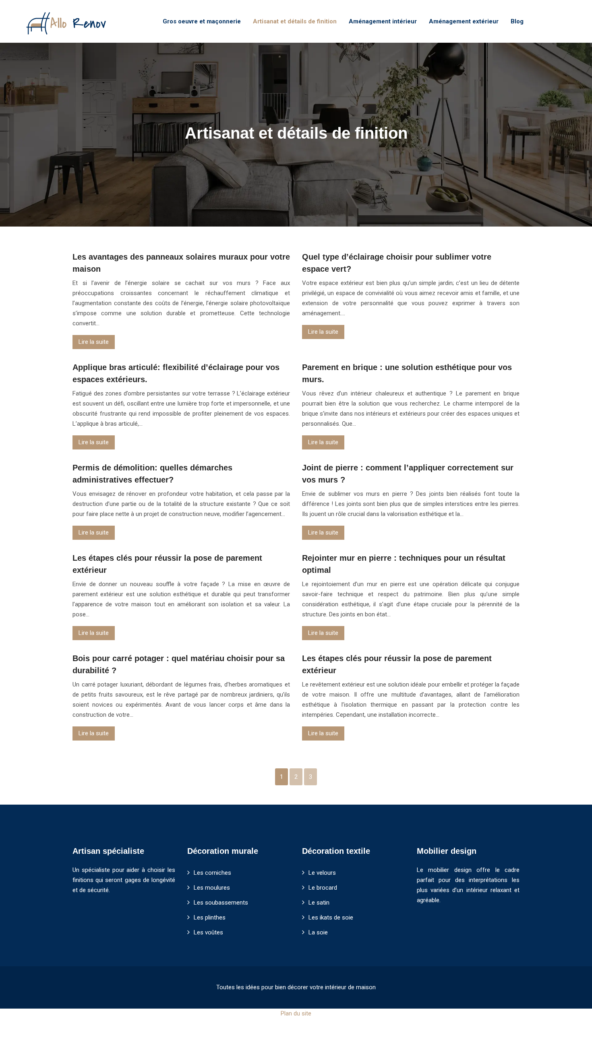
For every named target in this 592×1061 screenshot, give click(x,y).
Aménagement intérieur (383, 21)
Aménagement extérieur (464, 21)
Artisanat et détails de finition (295, 21)
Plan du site (296, 1013)
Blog (517, 21)
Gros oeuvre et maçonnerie (202, 21)
